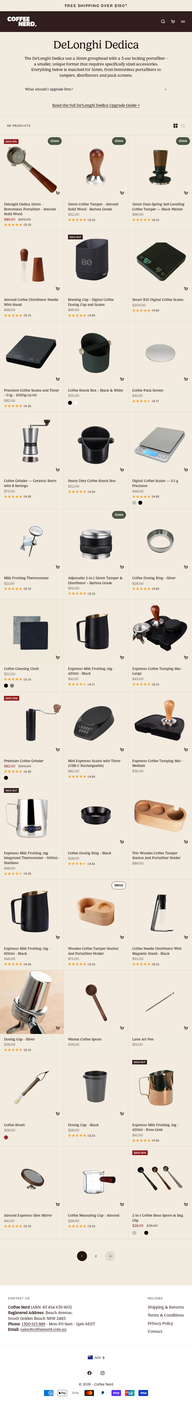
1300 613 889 (33, 1324)
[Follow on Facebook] (89, 1373)
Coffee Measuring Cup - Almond (93, 1216)
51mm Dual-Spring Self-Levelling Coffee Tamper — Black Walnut (158, 207)
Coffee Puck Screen (147, 391)
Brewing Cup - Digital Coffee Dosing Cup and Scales (91, 303)
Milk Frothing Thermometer (26, 578)
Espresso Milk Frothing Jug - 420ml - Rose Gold (155, 1128)
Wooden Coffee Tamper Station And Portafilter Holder (93, 951)
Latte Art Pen (143, 1039)
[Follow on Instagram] (102, 1373)
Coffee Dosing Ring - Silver (154, 578)
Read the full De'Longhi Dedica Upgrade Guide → (96, 105)
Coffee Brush (14, 1125)
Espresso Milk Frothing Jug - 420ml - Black (91, 671)
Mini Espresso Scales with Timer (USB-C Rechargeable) (94, 764)
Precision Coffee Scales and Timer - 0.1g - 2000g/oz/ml (31, 393)
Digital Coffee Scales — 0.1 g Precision (155, 484)
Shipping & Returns (166, 1307)
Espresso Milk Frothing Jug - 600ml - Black (27, 951)
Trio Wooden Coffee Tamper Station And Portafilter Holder (156, 856)
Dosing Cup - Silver (19, 1039)
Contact (155, 1331)
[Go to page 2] (110, 1256)
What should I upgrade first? (96, 89)
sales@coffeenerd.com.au (43, 1329)
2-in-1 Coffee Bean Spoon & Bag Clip (157, 1218)
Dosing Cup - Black (83, 1125)
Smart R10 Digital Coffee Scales (158, 300)
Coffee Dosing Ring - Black (89, 853)
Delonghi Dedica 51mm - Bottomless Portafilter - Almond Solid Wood (30, 209)
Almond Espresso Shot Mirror (28, 1216)
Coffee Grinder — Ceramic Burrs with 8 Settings (30, 484)
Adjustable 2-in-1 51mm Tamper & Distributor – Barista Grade (95, 581)
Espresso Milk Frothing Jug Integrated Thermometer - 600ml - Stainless (32, 858)
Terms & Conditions (166, 1315)
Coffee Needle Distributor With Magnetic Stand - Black (157, 951)
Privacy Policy (160, 1323)
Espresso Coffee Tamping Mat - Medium (157, 764)
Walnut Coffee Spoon (85, 1039)
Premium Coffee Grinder (24, 761)
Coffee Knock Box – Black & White (95, 391)
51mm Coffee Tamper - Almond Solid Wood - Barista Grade (93, 207)
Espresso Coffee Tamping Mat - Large (157, 671)
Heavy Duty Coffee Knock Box (92, 481)
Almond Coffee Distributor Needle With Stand (31, 303)
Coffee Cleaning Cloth (21, 669)
